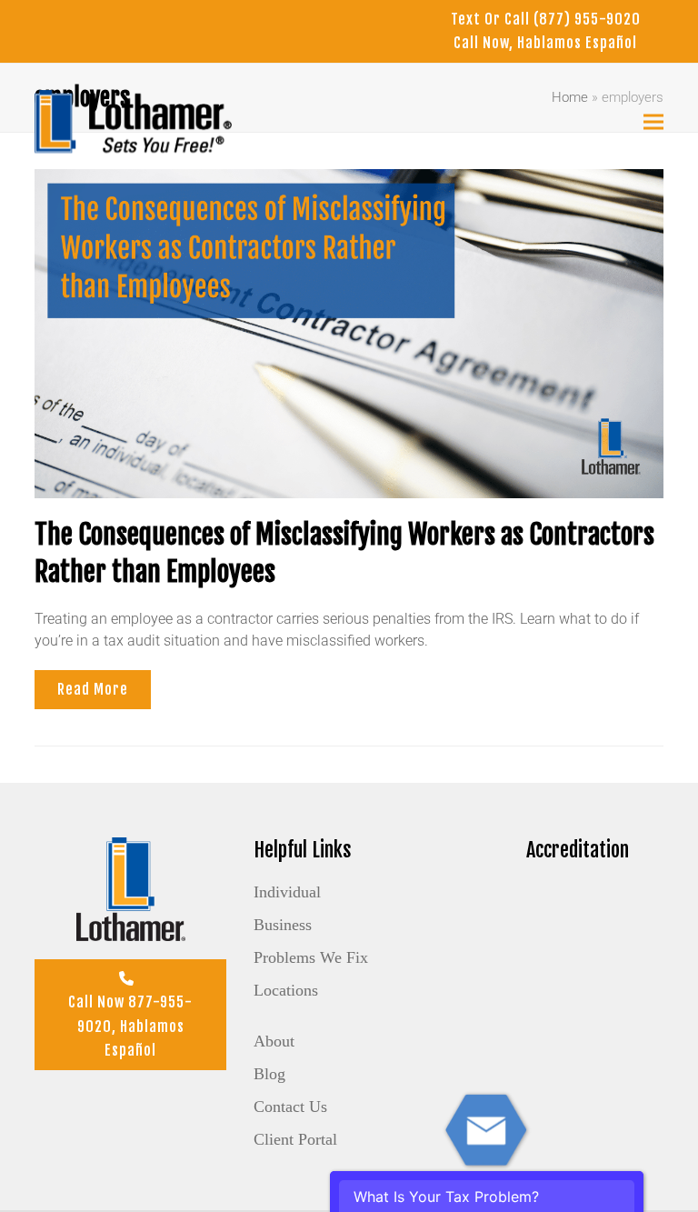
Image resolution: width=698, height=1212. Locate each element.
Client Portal (295, 1139)
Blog (269, 1074)
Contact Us (290, 1106)
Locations (286, 990)
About (274, 1041)
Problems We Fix (311, 957)
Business (283, 925)
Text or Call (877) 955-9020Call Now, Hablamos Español (546, 31)
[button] (653, 121)
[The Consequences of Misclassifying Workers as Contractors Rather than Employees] (349, 332)
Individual (287, 892)
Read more (92, 689)
